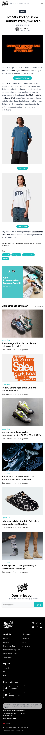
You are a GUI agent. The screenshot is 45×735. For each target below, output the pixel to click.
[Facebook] (37, 623)
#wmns (5, 259)
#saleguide (16, 255)
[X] (41, 623)
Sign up (38, 605)
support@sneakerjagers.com (16, 710)
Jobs (24, 642)
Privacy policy (20, 731)
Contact (6, 668)
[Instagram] (33, 623)
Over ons (25, 638)
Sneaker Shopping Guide (11, 650)
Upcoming (6, 340)
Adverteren (26, 646)
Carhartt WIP (7, 83)
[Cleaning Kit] (22, 282)
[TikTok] (37, 627)
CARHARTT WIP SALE (22, 78)
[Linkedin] (41, 627)
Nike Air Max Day (9, 646)
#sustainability (28, 255)
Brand (22, 11)
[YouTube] (33, 627)
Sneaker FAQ (7, 657)
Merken (5, 638)
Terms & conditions (8, 731)
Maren (8, 350)
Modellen (6, 642)
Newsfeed (6, 384)
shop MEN (22, 168)
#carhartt (6, 255)
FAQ (4, 672)
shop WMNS (22, 226)
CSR (4, 675)
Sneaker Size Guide (10, 653)
